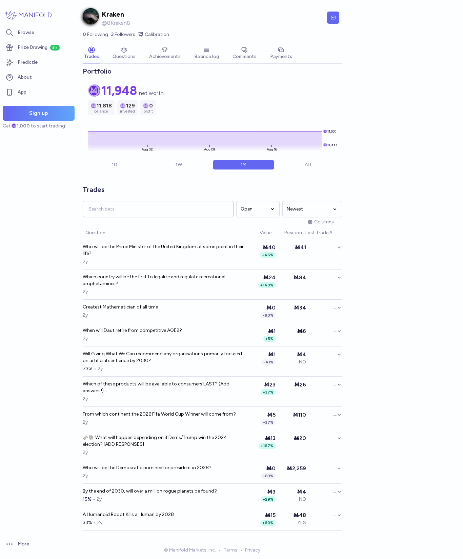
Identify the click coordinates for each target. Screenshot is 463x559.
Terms (230, 550)
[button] (256, 233)
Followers (123, 34)
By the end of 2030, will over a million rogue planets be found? (150, 491)
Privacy (252, 550)
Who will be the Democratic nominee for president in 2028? (147, 468)
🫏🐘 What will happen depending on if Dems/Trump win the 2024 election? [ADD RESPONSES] (155, 441)
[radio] (114, 164)
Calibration (157, 34)
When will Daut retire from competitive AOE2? (132, 330)
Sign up (38, 113)
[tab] (91, 53)
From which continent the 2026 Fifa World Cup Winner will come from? (159, 414)
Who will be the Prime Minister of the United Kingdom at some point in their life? (163, 250)
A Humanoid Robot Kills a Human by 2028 (128, 514)
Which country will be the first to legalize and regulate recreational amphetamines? (154, 280)
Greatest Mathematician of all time (120, 307)
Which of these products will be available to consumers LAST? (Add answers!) (156, 387)
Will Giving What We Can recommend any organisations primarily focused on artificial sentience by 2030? (162, 357)
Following (95, 34)
